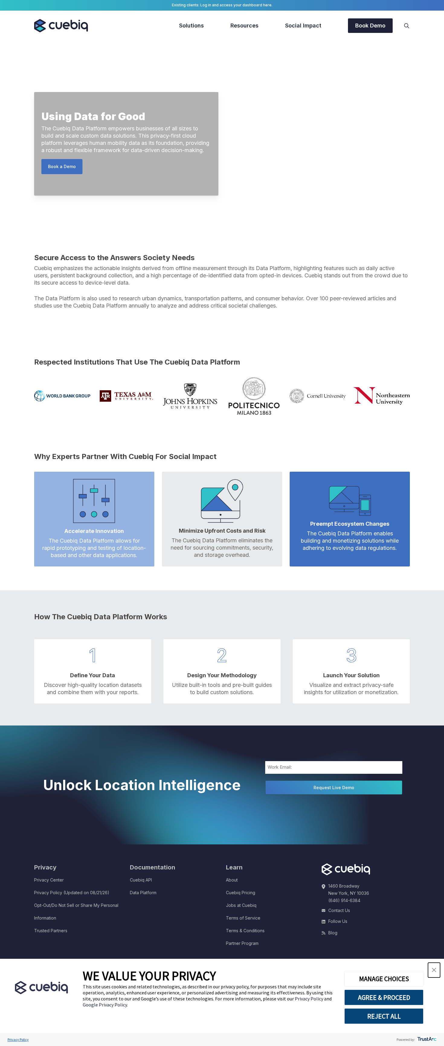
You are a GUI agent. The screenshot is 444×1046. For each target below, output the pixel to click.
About (232, 879)
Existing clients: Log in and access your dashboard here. (222, 5)
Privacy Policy (309, 999)
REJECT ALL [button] (384, 1016)
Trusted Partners (50, 930)
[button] (434, 970)
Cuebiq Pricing (240, 892)
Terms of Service (243, 917)
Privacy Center (49, 879)
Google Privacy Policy (105, 1005)
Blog (332, 932)
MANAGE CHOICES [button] (384, 978)
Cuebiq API (141, 879)
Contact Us (339, 910)
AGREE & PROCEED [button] (384, 997)
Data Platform (143, 892)
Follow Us (337, 921)
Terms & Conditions (245, 930)
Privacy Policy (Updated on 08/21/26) (71, 892)
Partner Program (242, 943)
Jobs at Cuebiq (241, 905)
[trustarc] (426, 1039)
